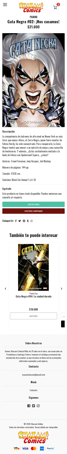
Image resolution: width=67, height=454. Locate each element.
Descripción (8, 131)
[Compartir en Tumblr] (28, 221)
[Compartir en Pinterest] (24, 221)
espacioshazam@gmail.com (33, 374)
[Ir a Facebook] (28, 406)
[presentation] (5, 288)
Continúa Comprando (33, 211)
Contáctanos (33, 204)
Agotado (6, 188)
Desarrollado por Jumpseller (46, 427)
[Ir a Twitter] (33, 406)
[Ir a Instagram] (38, 406)
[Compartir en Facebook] (16, 221)
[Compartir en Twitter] (19, 221)
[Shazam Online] (31, 7)
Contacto (33, 390)
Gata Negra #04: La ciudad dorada (33, 296)
